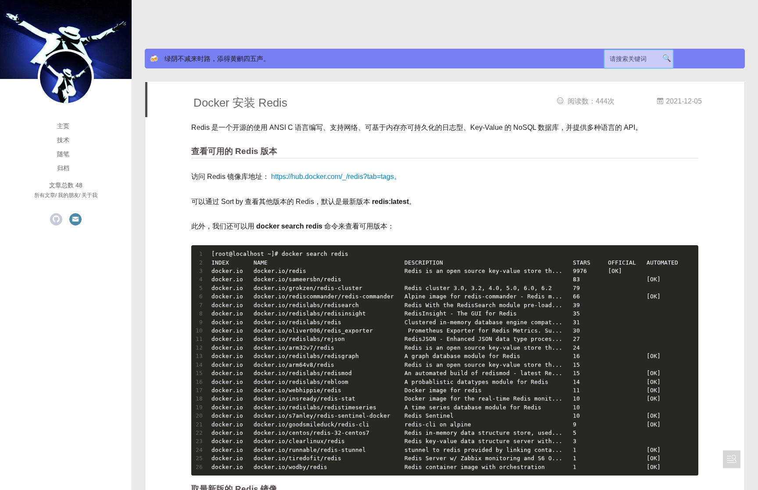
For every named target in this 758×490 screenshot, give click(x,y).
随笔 (63, 153)
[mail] (75, 219)
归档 (63, 168)
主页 (63, 125)
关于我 (89, 195)
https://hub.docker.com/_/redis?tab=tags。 (336, 176)
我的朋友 (68, 195)
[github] (56, 219)
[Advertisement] (351, 22)
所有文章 (44, 195)
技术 (63, 139)
